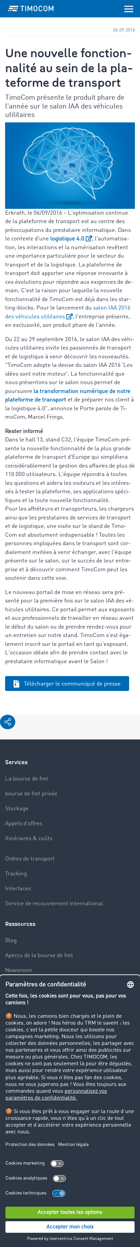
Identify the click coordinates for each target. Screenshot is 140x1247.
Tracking (16, 874)
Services (16, 762)
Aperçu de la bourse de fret (39, 955)
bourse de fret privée (31, 794)
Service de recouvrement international (54, 904)
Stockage (17, 809)
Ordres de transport (30, 859)
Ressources (20, 924)
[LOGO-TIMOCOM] (31, 8)
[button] (7, 722)
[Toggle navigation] (128, 8)
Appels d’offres (23, 824)
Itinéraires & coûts (28, 839)
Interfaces (18, 889)
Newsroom (18, 970)
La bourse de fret (26, 779)
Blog (11, 941)
